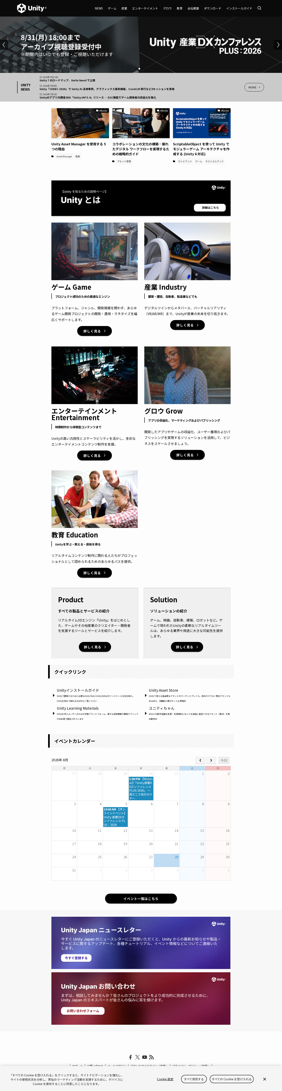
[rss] (151, 1057)
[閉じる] (264, 1079)
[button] (136, 69)
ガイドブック (185, 161)
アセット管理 (124, 161)
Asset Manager (64, 156)
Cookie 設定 (165, 1079)
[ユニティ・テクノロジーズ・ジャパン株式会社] (31, 8)
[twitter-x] (137, 1057)
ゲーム (198, 161)
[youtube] (144, 1057)
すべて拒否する (194, 1079)
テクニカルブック (214, 161)
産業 (77, 156)
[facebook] (130, 1057)
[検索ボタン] (259, 8)
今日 (224, 760)
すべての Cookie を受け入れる (232, 1079)
